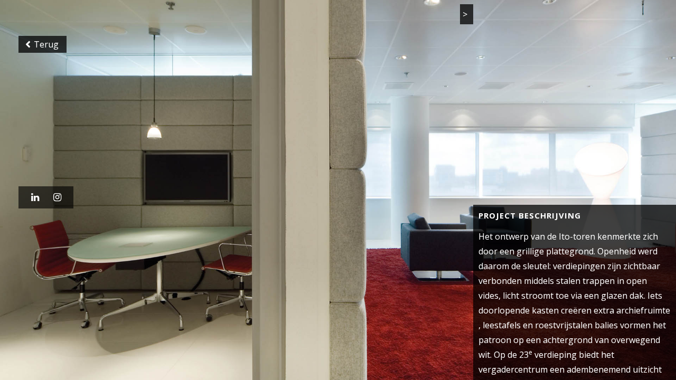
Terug (42, 49)
